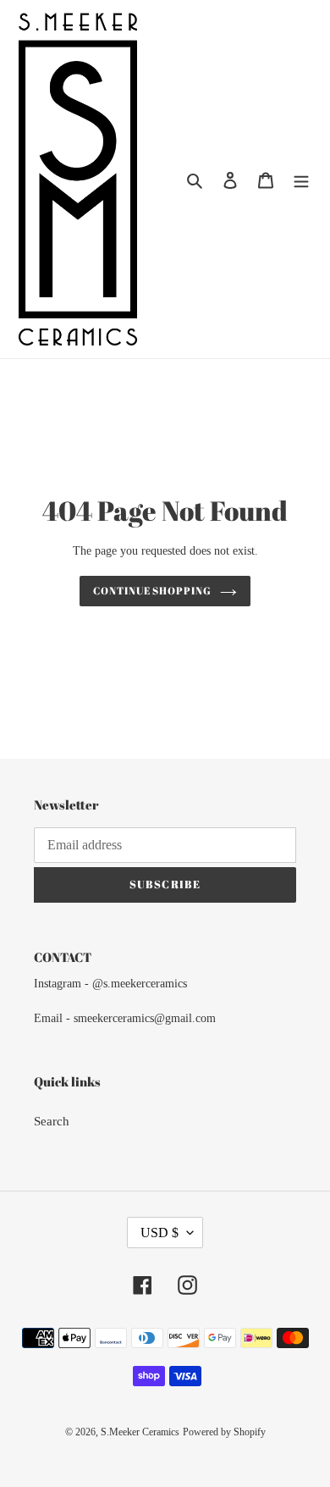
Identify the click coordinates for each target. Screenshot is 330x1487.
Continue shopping (152, 590)
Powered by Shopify (224, 1432)
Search (51, 1121)
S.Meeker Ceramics (140, 1432)
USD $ (159, 1232)
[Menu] (301, 179)
